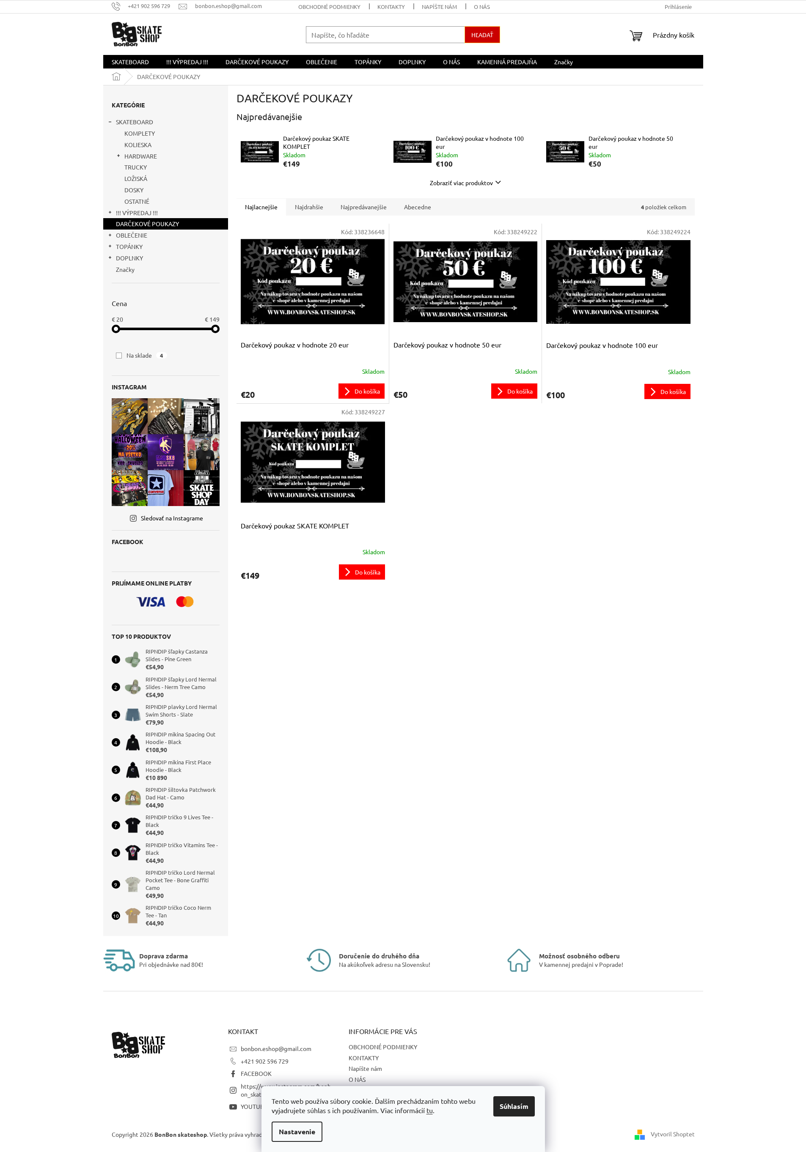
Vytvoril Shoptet (673, 1134)
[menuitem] (130, 61)
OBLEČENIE (131, 235)
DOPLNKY (129, 258)
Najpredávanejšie (364, 207)
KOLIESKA (137, 144)
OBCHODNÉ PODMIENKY (329, 6)
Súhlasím (514, 1106)
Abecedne (417, 207)
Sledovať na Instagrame (172, 518)
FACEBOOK (256, 1073)
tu (429, 1110)
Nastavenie (297, 1131)
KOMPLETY (139, 133)
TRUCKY (135, 167)
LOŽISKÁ (135, 178)
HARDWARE (140, 156)
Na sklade (145, 355)
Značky (125, 269)
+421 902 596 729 (265, 1061)
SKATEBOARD (134, 122)
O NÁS (482, 6)
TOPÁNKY (129, 246)
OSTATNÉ (136, 201)
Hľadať (482, 34)
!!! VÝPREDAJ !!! (137, 212)
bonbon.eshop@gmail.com (276, 1048)
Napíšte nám (439, 6)
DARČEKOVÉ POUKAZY (147, 223)
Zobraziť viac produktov (461, 182)
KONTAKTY (391, 6)
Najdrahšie (309, 207)
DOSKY (133, 190)
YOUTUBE (254, 1106)
